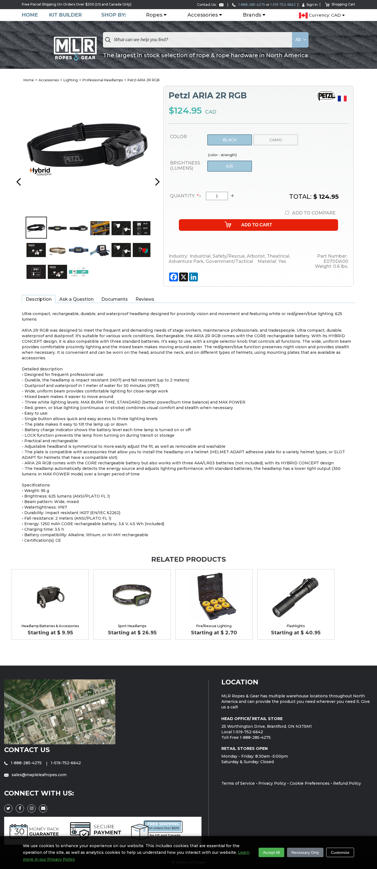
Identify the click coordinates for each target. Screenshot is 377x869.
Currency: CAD (324, 15)
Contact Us (27, 750)
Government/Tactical (229, 261)
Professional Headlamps (103, 80)
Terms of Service (238, 783)
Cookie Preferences (310, 783)
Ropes (154, 15)
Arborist (255, 256)
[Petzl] (327, 100)
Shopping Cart (343, 4)
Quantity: (184, 195)
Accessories (202, 15)
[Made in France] (343, 100)
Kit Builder (65, 15)
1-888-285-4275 (251, 4)
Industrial (200, 256)
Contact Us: (207, 4)
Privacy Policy (272, 783)
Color (178, 136)
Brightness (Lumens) (185, 166)
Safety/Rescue (228, 256)
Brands (252, 15)
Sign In (312, 4)
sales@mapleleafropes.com (38, 774)
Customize (340, 852)
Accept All (271, 852)
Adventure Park (186, 261)
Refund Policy (347, 783)
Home (30, 15)
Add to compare (314, 213)
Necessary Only (305, 852)
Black (230, 139)
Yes (282, 261)
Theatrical (277, 256)
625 (229, 166)
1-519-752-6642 (283, 4)
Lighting (70, 80)
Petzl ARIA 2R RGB (144, 80)
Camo (275, 139)
